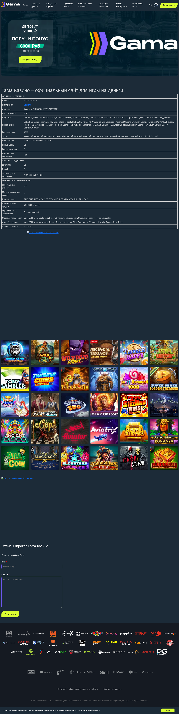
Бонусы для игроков (51, 5)
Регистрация (169, 5)
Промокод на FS (68, 5)
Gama (25, 5)
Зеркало (27, 105)
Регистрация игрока (138, 5)
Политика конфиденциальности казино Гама (77, 689)
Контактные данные (113, 689)
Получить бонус (30, 59)
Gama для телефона (103, 5)
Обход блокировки (121, 5)
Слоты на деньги (36, 5)
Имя (3, 562)
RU (150, 5)
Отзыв (4, 575)
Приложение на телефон (85, 5)
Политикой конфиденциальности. (88, 710)
